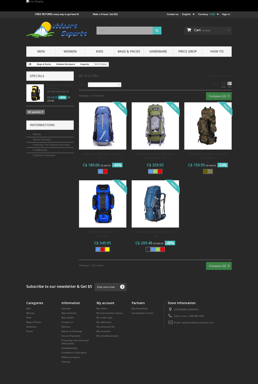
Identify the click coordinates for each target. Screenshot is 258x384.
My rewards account (107, 336)
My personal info (106, 326)
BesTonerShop (140, 308)
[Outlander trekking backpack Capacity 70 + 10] (155, 126)
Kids (99, 51)
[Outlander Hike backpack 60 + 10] (155, 204)
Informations (42, 125)
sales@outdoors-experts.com (198, 322)
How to (217, 51)
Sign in (226, 14)
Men (41, 51)
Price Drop (187, 51)
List (229, 87)
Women (70, 51)
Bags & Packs (129, 51)
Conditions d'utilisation (43, 155)
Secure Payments (41, 139)
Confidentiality (39, 150)
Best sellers (67, 317)
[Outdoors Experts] (58, 31)
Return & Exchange (71, 331)
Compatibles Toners (142, 313)
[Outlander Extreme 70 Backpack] (103, 204)
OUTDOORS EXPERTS (186, 309)
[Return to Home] (30, 64)
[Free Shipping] (129, 5)
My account (105, 303)
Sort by (83, 84)
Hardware (158, 51)
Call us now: (189, 316)
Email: (178, 322)
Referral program (70, 357)
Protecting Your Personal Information (51, 144)
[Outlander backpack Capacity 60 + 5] (103, 126)
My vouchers (103, 331)
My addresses (104, 322)
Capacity (84, 64)
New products (68, 313)
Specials (37, 76)
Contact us (172, 14)
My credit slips (105, 317)
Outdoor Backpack (65, 64)
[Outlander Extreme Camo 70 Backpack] (208, 126)
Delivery (36, 134)
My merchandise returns (110, 313)
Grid (223, 87)
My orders (102, 308)
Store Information (182, 303)
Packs (29, 331)
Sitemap (65, 362)
